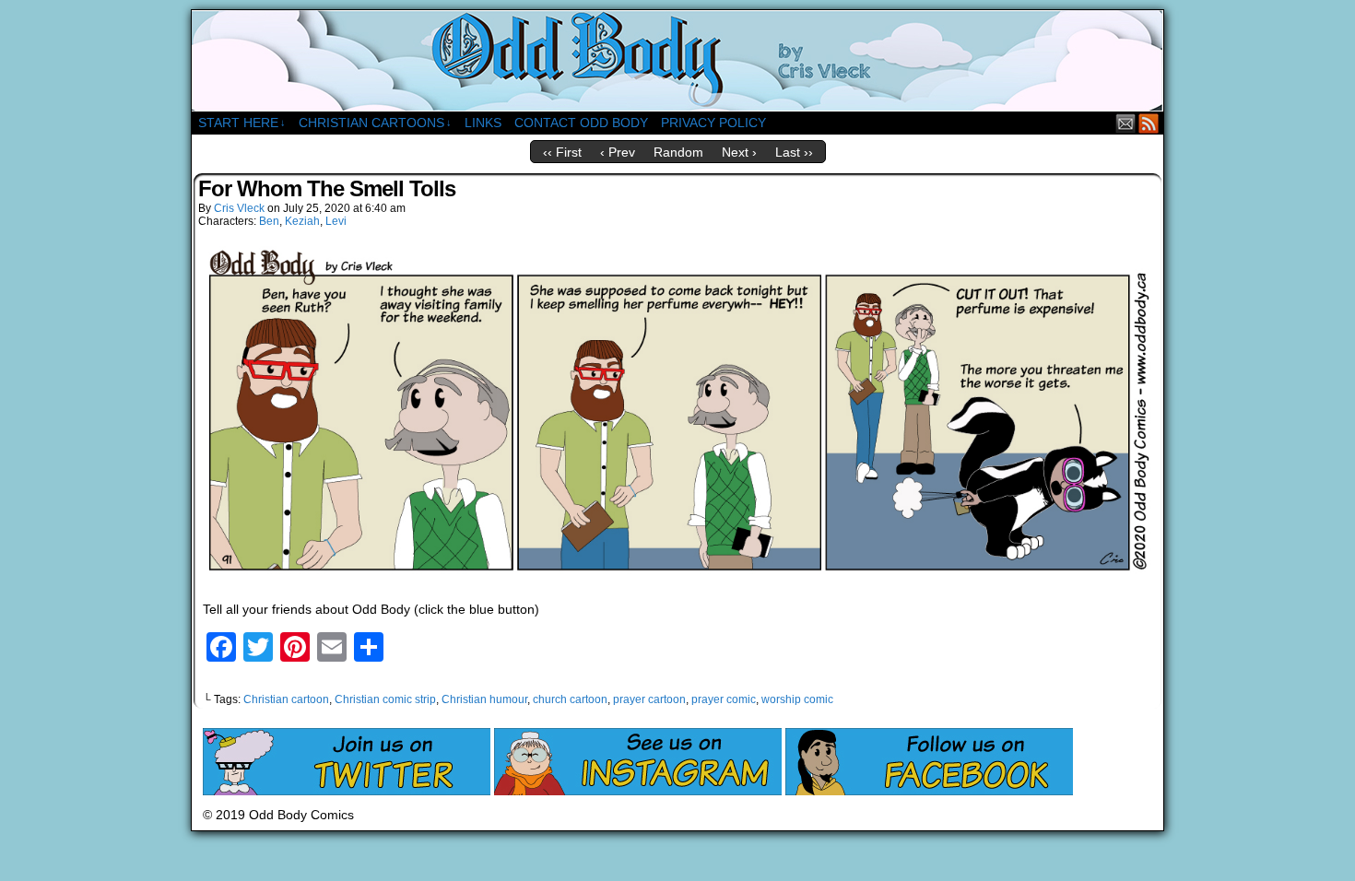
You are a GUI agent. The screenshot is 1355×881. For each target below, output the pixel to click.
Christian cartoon (286, 699)
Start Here (242, 122)
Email (1125, 123)
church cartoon (570, 699)
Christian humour (484, 699)
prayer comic (723, 699)
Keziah (302, 221)
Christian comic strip (385, 699)
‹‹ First (562, 152)
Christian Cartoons (375, 122)
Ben (269, 221)
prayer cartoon (649, 699)
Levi (336, 221)
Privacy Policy (713, 122)
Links (483, 122)
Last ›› (794, 152)
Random (678, 152)
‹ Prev (617, 152)
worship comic (797, 699)
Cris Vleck (239, 208)
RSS (1149, 123)
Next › (739, 152)
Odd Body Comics (677, 61)
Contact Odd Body (581, 122)
